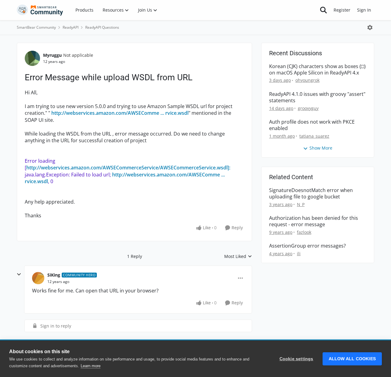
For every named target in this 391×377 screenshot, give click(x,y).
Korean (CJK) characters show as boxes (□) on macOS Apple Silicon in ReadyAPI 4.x (317, 69)
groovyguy (308, 108)
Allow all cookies (352, 359)
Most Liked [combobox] (238, 256)
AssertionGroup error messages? (307, 246)
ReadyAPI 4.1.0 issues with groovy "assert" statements (317, 97)
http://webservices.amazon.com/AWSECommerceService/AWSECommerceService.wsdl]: (128, 167)
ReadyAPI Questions (102, 27)
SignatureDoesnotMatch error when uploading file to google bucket (311, 193)
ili (299, 253)
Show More (320, 148)
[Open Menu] (370, 27)
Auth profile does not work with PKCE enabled (312, 125)
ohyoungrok (307, 80)
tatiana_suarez (314, 136)
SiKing (53, 275)
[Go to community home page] (40, 10)
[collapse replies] (19, 274)
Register (342, 10)
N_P (301, 204)
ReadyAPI (71, 27)
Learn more (90, 366)
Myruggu (52, 55)
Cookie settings (296, 359)
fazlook (304, 232)
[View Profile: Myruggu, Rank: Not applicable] (32, 58)
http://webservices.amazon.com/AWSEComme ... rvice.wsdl (119, 113)
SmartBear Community (36, 27)
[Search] (323, 10)
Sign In (364, 10)
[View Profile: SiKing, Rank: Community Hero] (38, 278)
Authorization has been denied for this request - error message (313, 221)
